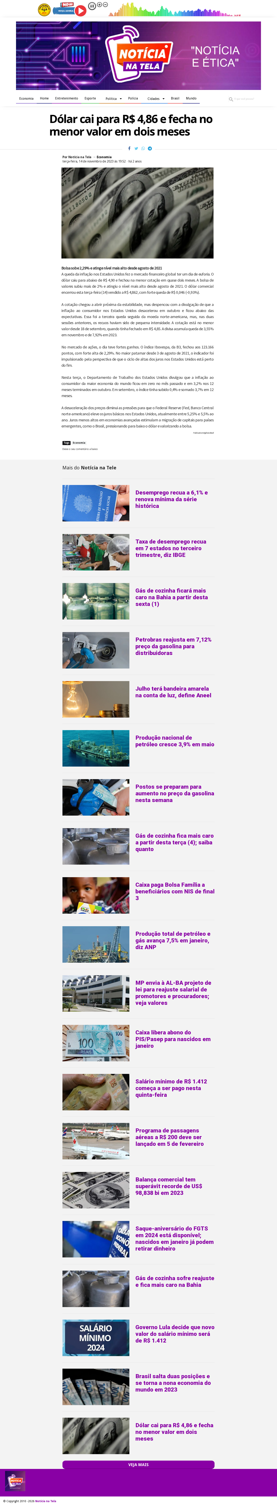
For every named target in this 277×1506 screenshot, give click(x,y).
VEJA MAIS (138, 1464)
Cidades (153, 99)
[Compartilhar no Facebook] (129, 148)
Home (44, 98)
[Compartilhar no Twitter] (136, 148)
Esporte (90, 98)
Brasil (175, 98)
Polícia (133, 98)
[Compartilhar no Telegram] (150, 148)
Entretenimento (66, 98)
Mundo (191, 98)
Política (111, 99)
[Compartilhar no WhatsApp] (143, 148)
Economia (26, 98)
